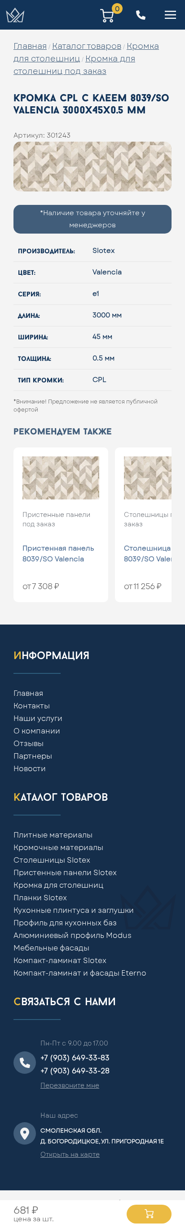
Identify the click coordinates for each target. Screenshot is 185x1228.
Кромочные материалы (58, 847)
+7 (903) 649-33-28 (75, 1071)
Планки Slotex (40, 898)
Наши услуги (37, 718)
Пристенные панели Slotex (65, 873)
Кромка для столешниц (58, 885)
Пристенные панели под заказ (56, 520)
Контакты (31, 706)
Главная (30, 47)
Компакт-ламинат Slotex (59, 960)
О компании (36, 731)
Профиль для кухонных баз (65, 923)
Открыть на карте (70, 1155)
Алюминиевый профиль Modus (72, 935)
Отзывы (28, 743)
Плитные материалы (52, 835)
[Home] (15, 15)
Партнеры (32, 756)
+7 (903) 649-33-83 (75, 1058)
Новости (29, 768)
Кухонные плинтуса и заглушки (73, 910)
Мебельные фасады (51, 948)
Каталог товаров (86, 47)
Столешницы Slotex (51, 860)
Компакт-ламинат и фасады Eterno (79, 973)
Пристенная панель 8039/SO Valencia (58, 554)
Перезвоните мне (69, 1086)
